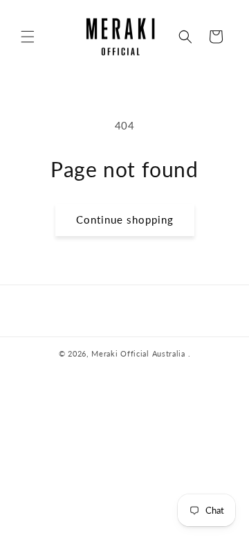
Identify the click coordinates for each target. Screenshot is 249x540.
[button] (27, 36)
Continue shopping (125, 219)
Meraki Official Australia (138, 353)
